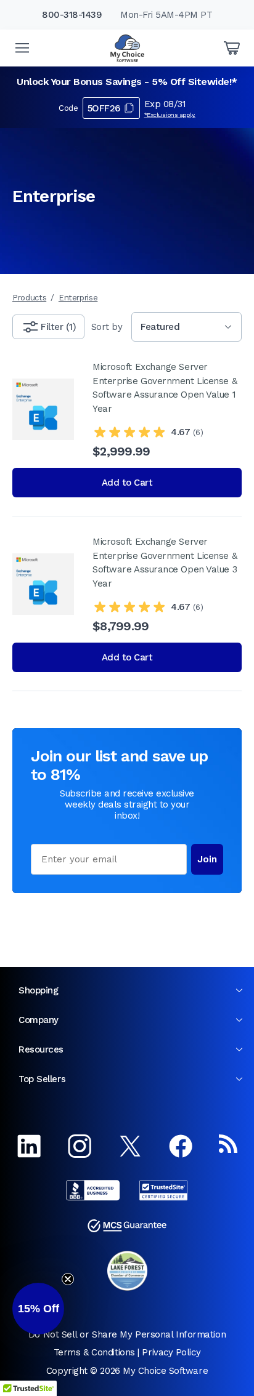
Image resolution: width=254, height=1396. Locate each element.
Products (29, 297)
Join (207, 859)
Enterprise (78, 297)
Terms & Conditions (94, 1352)
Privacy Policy (171, 1352)
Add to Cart (127, 482)
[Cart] (232, 48)
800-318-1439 (72, 14)
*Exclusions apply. (170, 114)
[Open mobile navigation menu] (22, 48)
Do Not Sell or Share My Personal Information (127, 1334)
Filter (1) (58, 326)
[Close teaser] (68, 1279)
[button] (38, 1308)
